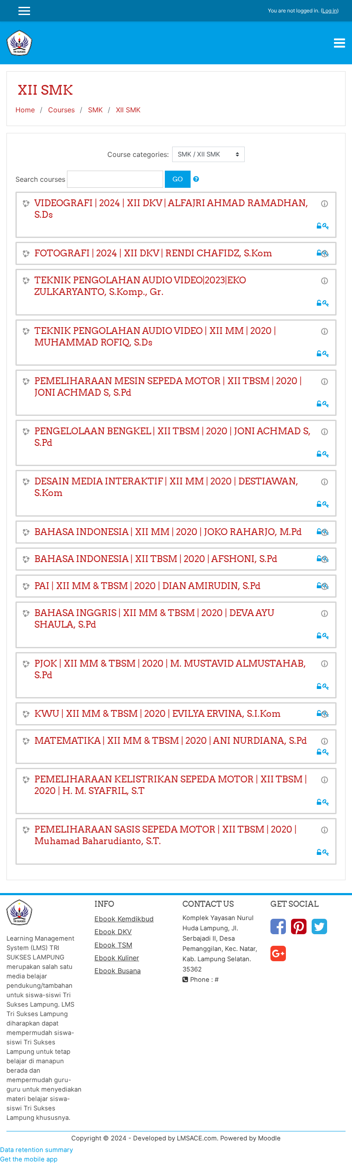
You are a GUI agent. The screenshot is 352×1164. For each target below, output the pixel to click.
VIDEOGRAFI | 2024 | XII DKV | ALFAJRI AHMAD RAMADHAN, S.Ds (171, 208)
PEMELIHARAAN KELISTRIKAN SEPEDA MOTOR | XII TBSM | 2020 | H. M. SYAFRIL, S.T (170, 785)
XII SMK (128, 109)
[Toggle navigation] (340, 42)
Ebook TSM (113, 945)
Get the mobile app (29, 1159)
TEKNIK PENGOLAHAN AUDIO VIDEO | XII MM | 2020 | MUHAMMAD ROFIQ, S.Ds (155, 336)
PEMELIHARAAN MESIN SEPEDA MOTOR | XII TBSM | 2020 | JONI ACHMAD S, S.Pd (168, 386)
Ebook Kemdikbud (124, 918)
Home (25, 109)
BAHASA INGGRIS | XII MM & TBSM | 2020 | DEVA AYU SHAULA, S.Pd (154, 618)
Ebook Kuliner (116, 957)
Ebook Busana (117, 970)
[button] (196, 179)
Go (178, 179)
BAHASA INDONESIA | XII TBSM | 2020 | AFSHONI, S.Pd (155, 559)
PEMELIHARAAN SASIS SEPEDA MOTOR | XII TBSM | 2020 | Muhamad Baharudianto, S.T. (165, 835)
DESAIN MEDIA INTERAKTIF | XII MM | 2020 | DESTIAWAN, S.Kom (166, 487)
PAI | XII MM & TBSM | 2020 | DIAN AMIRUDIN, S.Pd (147, 586)
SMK (95, 109)
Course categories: (138, 154)
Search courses (40, 179)
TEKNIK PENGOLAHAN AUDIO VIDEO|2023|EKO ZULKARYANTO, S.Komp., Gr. (140, 286)
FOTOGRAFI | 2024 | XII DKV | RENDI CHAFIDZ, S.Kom (153, 253)
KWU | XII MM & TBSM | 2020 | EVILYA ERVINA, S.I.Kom (157, 713)
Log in (329, 10)
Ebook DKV (113, 931)
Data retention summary (36, 1150)
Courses (61, 109)
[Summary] (324, 203)
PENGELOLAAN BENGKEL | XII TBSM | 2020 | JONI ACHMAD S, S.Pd (172, 436)
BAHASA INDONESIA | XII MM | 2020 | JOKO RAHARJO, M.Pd (168, 532)
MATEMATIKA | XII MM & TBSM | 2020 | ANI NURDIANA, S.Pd (170, 740)
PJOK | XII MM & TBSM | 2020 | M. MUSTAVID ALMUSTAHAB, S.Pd (170, 669)
